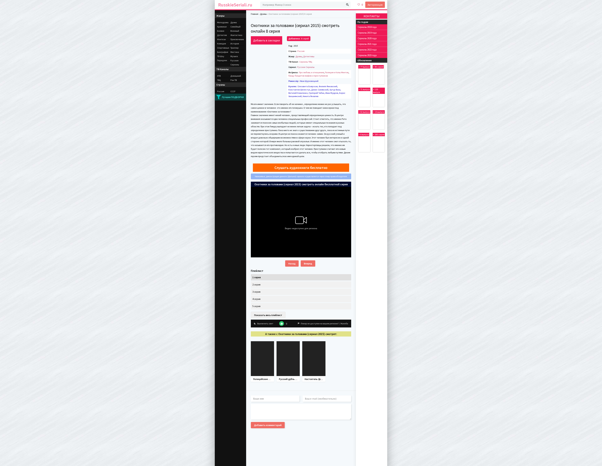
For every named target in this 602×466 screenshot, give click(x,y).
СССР (232, 91)
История (234, 43)
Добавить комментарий (268, 425)
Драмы (299, 56)
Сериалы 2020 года (367, 38)
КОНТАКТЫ (372, 16)
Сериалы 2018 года (367, 27)
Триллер (234, 47)
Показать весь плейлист (268, 315)
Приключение (237, 39)
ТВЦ (219, 80)
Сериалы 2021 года (367, 43)
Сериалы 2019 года (367, 32)
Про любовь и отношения (311, 72)
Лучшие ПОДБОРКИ (233, 97)
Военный (234, 30)
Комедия (221, 43)
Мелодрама (222, 22)
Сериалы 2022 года (367, 49)
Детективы (308, 56)
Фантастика (236, 35)
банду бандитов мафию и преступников (308, 75)
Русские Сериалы (305, 67)
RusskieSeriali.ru (235, 5)
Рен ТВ (233, 80)
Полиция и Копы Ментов (337, 72)
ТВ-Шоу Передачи (222, 58)
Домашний (235, 75)
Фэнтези (221, 39)
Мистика (234, 52)
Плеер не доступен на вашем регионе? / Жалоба (324, 323)
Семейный (235, 26)
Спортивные (223, 47)
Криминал (222, 26)
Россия (300, 51)
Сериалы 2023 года (367, 55)
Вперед (308, 263)
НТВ (219, 75)
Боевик (220, 30)
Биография (222, 52)
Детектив (222, 35)
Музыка (234, 56)
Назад (292, 263)
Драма (233, 22)
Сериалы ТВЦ (305, 61)
